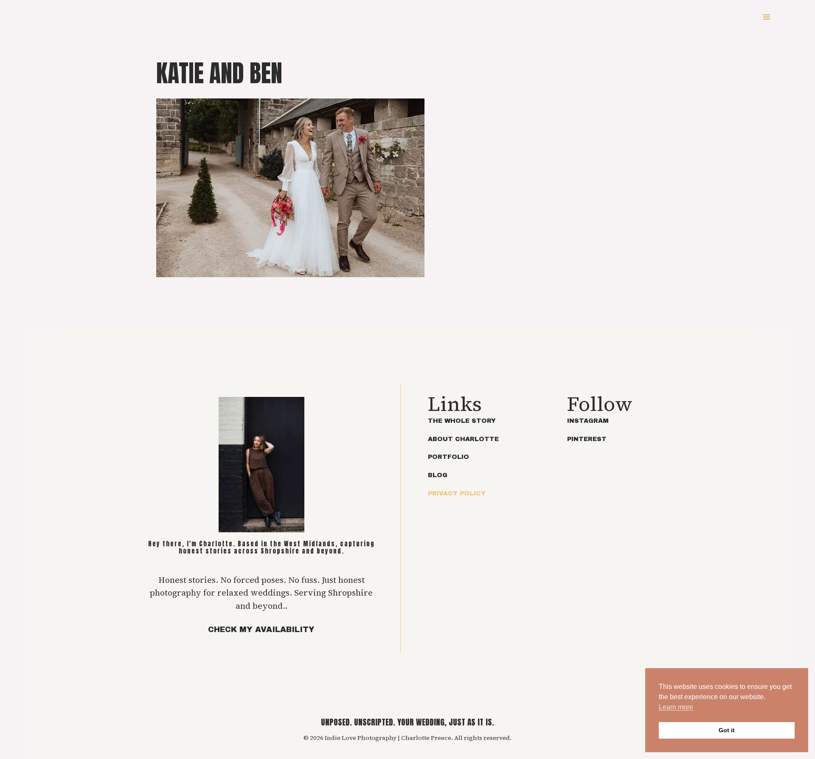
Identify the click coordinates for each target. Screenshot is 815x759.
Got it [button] (727, 730)
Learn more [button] (676, 707)
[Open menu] (766, 16)
